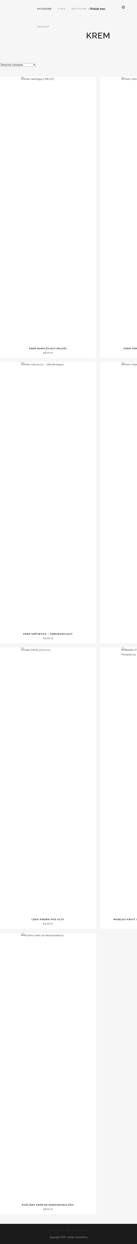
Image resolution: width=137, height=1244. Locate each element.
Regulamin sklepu (58, 1230)
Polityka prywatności (78, 1230)
